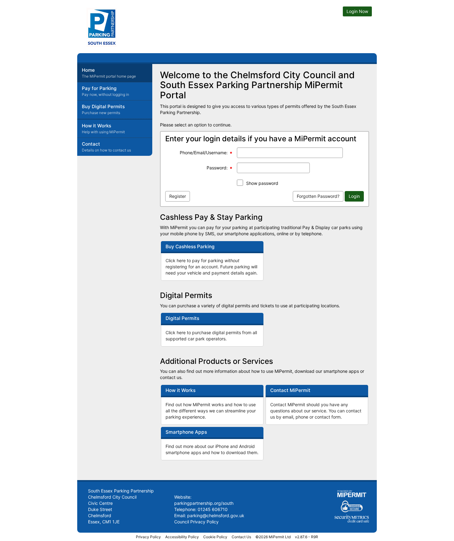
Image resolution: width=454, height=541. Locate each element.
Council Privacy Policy (196, 521)
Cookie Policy (215, 537)
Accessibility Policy (182, 537)
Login (354, 196)
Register (177, 196)
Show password (262, 183)
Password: (217, 167)
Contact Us (241, 537)
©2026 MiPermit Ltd (273, 537)
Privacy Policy (148, 537)
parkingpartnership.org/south (203, 503)
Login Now (357, 11)
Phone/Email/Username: (204, 152)
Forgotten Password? (318, 196)
